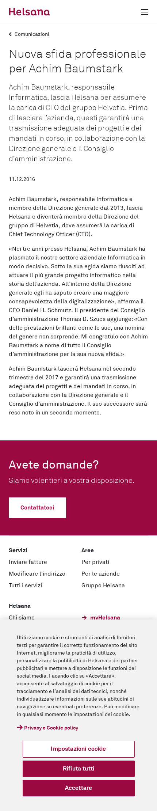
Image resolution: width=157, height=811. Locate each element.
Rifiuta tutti (78, 769)
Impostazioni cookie (78, 749)
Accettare (78, 788)
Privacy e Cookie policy (51, 728)
